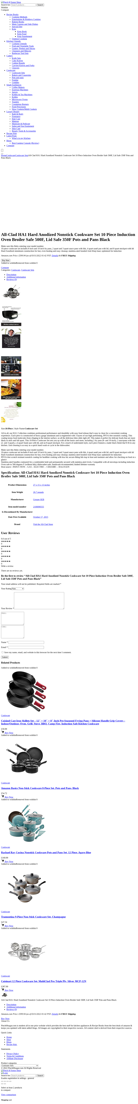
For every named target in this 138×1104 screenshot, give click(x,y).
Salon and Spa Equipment (23, 126)
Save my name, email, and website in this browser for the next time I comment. (37, 652)
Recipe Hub (11, 133)
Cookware (10, 70)
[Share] (7, 1081)
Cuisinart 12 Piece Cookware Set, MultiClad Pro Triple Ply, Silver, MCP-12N (43, 981)
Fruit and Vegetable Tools (23, 46)
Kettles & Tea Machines (22, 94)
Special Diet (17, 26)
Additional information (16, 1007)
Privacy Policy (12, 1053)
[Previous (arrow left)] (2, 1083)
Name (4, 642)
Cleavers (15, 68)
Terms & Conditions (15, 1056)
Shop (8, 1039)
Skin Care (16, 128)
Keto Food (21, 34)
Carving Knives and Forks (23, 65)
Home (3, 155)
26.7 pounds (38, 492)
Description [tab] (11, 274)
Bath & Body (17, 114)
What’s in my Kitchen (21, 138)
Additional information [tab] (16, 277)
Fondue (15, 80)
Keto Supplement (24, 36)
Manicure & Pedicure (21, 124)
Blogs (8, 141)
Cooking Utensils (19, 43)
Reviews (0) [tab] (11, 279)
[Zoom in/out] (2, 1081)
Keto (14, 29)
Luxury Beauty (12, 111)
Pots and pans (18, 77)
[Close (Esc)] (10, 1081)
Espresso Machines (20, 90)
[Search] (2, 153)
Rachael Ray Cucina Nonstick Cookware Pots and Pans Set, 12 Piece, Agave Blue (46, 852)
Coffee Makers (18, 87)
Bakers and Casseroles (21, 75)
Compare (10, 145)
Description (11, 1004)
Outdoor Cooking (19, 39)
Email (4, 647)
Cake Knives (17, 60)
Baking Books (18, 22)
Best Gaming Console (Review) (25, 143)
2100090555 (38, 507)
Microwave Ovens (20, 99)
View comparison (8, 1094)
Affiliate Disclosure (14, 1058)
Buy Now (5, 260)
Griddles (15, 82)
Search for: (5, 5)
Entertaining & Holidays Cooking (26, 19)
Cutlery (9, 56)
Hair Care (16, 119)
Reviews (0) (11, 1009)
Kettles (15, 97)
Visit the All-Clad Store (43, 524)
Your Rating (6, 588)
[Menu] (2, 150)
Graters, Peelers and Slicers (23, 48)
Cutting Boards (18, 63)
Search (40, 5)
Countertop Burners (20, 104)
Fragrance (16, 116)
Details (55, 255)
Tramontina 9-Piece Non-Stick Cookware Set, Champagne (33, 916)
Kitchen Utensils (13, 41)
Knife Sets (16, 58)
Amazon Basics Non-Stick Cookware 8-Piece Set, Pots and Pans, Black (40, 788)
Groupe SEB (38, 499)
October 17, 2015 (40, 517)
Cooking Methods (19, 17)
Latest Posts (11, 136)
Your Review (7, 608)
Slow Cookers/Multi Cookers (24, 109)
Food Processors (19, 107)
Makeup (15, 121)
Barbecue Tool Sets (20, 53)
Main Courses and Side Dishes (25, 24)
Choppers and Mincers (21, 51)
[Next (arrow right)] (5, 1083)
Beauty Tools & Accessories (24, 131)
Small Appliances (13, 85)
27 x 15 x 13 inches (41, 485)
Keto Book (22, 31)
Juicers (15, 92)
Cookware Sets (18, 73)
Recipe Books (12, 14)
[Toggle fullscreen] (5, 1081)
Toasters (15, 102)
